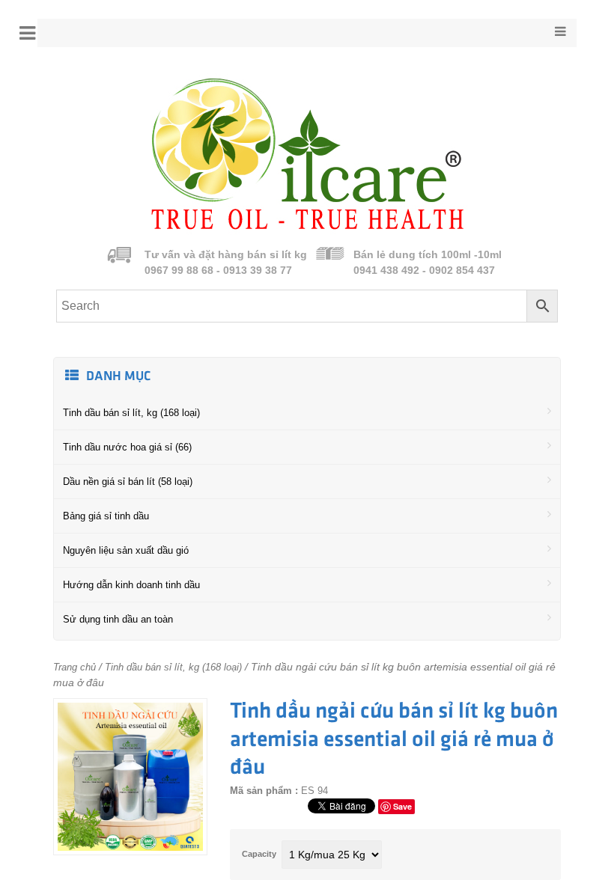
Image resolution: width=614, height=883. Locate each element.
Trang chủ (74, 667)
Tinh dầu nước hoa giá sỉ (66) (127, 447)
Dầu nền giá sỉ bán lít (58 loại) (127, 481)
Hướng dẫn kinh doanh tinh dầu (131, 584)
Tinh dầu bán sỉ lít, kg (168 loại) (131, 412)
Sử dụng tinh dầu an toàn (118, 619)
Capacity (259, 854)
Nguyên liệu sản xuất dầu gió (126, 550)
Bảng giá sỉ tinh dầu (106, 516)
